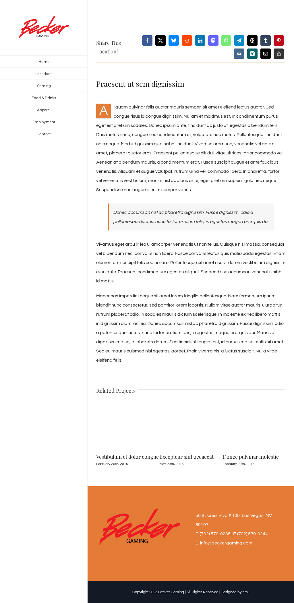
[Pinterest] (278, 40)
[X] (160, 40)
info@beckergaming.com (226, 543)
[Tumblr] (265, 40)
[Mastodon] (213, 40)
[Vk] (239, 53)
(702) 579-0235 (215, 534)
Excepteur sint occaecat (186, 456)
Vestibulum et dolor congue (127, 456)
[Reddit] (187, 40)
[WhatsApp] (226, 40)
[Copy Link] (278, 53)
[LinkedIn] (200, 40)
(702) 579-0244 (252, 534)
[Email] (265, 53)
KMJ (245, 592)
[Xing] (252, 53)
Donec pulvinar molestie (251, 456)
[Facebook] (147, 40)
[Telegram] (239, 40)
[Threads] (252, 40)
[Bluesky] (173, 40)
